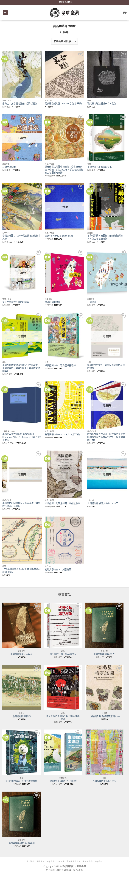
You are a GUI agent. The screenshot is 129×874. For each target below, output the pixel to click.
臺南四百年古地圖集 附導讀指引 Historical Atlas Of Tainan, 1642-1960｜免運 (21, 437)
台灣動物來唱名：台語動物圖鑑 (21, 781)
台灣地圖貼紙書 (52, 302)
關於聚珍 (30, 861)
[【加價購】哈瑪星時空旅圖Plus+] (104, 687)
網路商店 (50, 861)
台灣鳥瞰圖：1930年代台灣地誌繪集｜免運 (21, 237)
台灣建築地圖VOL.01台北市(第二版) (62, 434)
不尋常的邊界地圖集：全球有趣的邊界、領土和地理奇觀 (105, 237)
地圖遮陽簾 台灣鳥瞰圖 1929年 (102, 503)
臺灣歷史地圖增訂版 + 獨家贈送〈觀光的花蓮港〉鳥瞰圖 (21, 505)
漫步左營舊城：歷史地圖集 (15, 302)
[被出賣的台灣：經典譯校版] (63, 625)
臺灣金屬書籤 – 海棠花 (21, 654)
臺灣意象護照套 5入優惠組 (21, 843)
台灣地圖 (91, 302)
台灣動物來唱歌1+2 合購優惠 (63, 781)
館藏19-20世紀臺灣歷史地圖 (59, 236)
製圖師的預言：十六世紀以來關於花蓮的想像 (106, 367)
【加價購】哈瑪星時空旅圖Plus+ (104, 716)
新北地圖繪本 (9, 167)
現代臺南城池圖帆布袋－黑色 (101, 103)
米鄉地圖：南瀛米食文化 (99, 167)
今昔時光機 (88, 861)
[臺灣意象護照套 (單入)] (104, 625)
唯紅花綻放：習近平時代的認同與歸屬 (62, 717)
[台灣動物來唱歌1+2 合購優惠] (63, 752)
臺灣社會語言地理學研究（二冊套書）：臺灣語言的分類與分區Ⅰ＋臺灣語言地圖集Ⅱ (21, 368)
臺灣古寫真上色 (73, 861)
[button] (5, 12)
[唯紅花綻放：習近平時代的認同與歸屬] (63, 687)
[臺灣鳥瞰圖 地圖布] (21, 687)
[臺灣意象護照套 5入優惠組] (21, 814)
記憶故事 (60, 861)
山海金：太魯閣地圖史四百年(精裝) (19, 103)
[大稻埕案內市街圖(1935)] (104, 752)
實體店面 (40, 861)
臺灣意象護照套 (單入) (104, 654)
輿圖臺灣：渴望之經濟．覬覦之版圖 (62, 503)
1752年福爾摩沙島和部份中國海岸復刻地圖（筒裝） (21, 571)
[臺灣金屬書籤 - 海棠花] (21, 625)
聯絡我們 (99, 861)
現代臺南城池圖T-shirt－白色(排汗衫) (63, 103)
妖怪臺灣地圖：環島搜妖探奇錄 (60, 365)
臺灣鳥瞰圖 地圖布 (21, 716)
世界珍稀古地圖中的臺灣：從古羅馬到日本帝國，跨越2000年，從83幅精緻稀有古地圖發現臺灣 (64, 169)
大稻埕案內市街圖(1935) (104, 781)
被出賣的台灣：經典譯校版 (63, 654)
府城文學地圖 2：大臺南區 (58, 569)
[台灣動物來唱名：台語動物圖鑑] (21, 752)
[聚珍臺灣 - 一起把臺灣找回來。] (64, 13)
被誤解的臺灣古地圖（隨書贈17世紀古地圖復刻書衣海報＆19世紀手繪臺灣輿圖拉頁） (106, 437)
